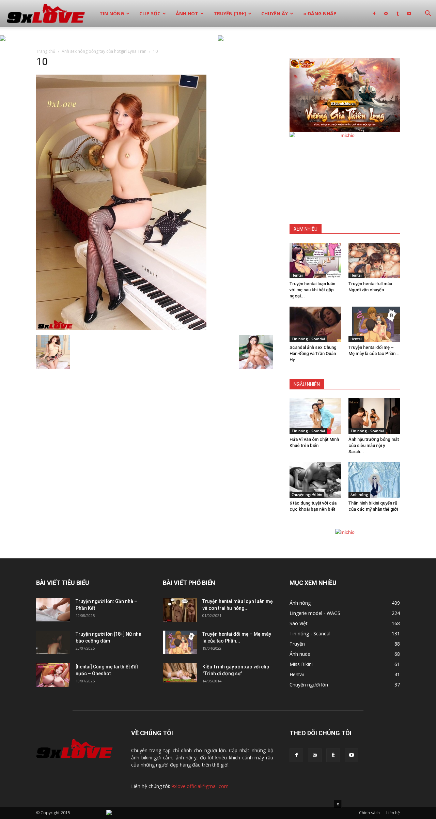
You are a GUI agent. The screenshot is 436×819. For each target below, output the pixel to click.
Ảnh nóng (359, 494)
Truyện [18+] (230, 13)
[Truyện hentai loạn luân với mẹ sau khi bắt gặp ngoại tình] (315, 260)
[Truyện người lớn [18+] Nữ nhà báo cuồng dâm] (53, 642)
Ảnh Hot (187, 13)
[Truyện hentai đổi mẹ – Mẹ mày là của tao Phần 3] (374, 324)
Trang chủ (45, 51)
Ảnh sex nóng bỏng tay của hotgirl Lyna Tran (104, 51)
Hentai (297, 275)
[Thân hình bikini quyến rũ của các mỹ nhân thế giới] (374, 480)
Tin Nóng (111, 13)
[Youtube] (409, 13)
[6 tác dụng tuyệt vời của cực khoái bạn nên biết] (315, 480)
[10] (121, 328)
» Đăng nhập (320, 13)
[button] (428, 14)
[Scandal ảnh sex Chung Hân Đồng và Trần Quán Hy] (315, 324)
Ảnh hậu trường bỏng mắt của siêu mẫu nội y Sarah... (373, 445)
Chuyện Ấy (274, 13)
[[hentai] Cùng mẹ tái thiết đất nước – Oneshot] (53, 675)
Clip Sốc (149, 13)
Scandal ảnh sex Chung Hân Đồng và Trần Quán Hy (313, 353)
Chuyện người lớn (307, 494)
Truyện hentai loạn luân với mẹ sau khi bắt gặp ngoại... (312, 289)
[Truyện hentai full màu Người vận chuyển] (374, 260)
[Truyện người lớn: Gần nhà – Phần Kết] (53, 609)
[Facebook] (374, 13)
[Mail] (386, 13)
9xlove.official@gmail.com (200, 786)
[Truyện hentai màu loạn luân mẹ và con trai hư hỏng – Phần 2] (180, 610)
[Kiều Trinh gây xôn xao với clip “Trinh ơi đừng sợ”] (180, 672)
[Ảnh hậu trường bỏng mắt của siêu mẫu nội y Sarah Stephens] (374, 416)
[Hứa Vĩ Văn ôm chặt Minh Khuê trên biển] (315, 416)
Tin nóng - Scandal (308, 339)
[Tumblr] (397, 13)
